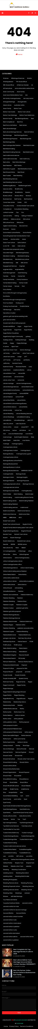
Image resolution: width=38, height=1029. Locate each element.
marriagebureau (27, 491)
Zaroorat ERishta (8, 913)
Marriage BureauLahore (10, 464)
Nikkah (24, 548)
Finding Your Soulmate (10, 306)
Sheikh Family (14, 789)
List (30, 430)
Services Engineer (20, 752)
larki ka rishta (7, 427)
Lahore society (7, 410)
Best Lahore (23, 125)
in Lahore (6, 346)
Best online (6, 162)
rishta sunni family (19, 739)
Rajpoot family (20, 682)
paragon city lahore (9, 638)
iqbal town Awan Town (10, 350)
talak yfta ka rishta (25, 816)
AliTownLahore (7, 88)
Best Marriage (7, 135)
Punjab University (20, 675)
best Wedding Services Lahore (12, 182)
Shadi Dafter (13, 782)
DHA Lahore (26, 219)
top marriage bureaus (10, 822)
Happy (12, 343)
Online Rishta (22, 574)
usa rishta (29, 856)
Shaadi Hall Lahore (9, 759)
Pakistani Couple (8, 605)
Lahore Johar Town (9, 380)
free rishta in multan (9, 313)
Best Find (20, 122)
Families (5, 276)
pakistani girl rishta (22, 608)
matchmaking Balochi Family (24, 497)
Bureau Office (19, 195)
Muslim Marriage (15, 537)
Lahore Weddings (8, 417)
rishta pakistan (18, 719)
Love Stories (29, 434)
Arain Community (8, 92)
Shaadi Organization (9, 772)
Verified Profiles (7, 863)
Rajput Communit (8, 685)
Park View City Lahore (24, 638)
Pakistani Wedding (9, 601)
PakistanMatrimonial (9, 635)
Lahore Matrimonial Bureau (11, 390)
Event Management (9, 273)
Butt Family (17, 199)
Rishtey (18, 745)
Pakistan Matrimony (27, 594)
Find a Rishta (7, 289)
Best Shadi (21, 172)
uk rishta (11, 856)
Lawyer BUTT (25, 427)
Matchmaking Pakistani (10, 504)
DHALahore (20, 222)
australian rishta (19, 105)
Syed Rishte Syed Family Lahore (23, 812)
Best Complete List (8, 122)
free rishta (17, 309)
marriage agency (17, 444)
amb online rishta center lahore (24, 88)
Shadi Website (25, 786)
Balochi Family (7, 118)
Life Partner (22, 430)
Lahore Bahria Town (9, 373)
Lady (30, 366)
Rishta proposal (24, 722)
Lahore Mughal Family (10, 393)
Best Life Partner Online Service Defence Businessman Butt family (24, 972)
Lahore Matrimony (28, 390)
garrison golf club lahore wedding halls (15, 316)
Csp (17, 212)
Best (32, 118)
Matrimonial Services (9, 514)
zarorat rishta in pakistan (11, 940)
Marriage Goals (21, 474)
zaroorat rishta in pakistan (11, 926)
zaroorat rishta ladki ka (10, 936)
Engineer (22, 266)
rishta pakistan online (10, 722)
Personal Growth (24, 655)
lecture (14, 430)
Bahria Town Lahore (24, 112)
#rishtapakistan (8, 81)
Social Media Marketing (10, 796)
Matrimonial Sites (24, 514)
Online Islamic (7, 558)
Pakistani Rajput (8, 625)
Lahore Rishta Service (9, 407)
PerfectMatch (23, 651)
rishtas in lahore (22, 742)
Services (31, 749)
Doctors (5, 239)
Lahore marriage (8, 383)
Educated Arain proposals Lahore (13, 249)
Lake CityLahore (20, 423)
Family (13, 276)
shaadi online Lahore (9, 765)
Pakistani (20, 598)
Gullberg (31, 340)
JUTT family (16, 360)
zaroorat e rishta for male (11, 906)
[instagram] (35, 13)
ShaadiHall (17, 776)
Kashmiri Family (8, 366)
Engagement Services (10, 266)
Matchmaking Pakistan (26, 501)
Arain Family (21, 92)
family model (23, 283)
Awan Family (7, 108)
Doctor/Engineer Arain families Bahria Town (16, 236)
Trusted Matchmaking (10, 843)
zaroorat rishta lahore (27, 936)
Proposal (24, 665)
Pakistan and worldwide (10, 594)
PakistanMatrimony (25, 635)
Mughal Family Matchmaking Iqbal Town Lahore (18, 527)
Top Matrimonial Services (11, 826)
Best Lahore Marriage (9, 128)
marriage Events (8, 474)
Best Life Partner (29, 132)
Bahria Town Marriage (10, 115)
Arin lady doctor (28, 98)
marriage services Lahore (11, 487)
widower (27, 893)
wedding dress (7, 876)
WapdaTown (30, 863)
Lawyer (16, 427)
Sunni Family (7, 799)
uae (4, 856)
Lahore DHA (21, 373)
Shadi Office (24, 782)
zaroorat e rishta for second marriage (14, 910)
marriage (6, 444)
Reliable (20, 705)
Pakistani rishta (20, 625)
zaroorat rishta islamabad (11, 933)
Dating (17, 216)
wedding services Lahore (11, 890)
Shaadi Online (24, 762)
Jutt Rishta (26, 360)
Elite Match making (9, 256)
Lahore (29, 370)
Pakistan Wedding (8, 598)
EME (17, 263)
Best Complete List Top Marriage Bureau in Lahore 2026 (23, 951)
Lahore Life (21, 380)
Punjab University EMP (9, 678)
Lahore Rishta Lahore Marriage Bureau (15, 403)
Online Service (22, 584)
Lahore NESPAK (24, 393)
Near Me (5, 544)
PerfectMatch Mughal (9, 655)
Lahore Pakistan (8, 397)
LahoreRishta (7, 420)
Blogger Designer (21, 1020)
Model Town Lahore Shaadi (11, 524)
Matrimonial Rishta (9, 511)
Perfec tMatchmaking (9, 648)
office (30, 551)
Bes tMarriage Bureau (21, 118)
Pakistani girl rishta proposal (12, 611)
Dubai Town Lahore (9, 242)
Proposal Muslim (8, 672)
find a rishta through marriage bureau (15, 293)
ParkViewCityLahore (9, 641)
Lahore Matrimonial (27, 387)
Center (19, 202)
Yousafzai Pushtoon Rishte (11, 903)
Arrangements (22, 102)
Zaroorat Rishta (21, 913)
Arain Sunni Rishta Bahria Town (13, 95)
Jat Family (6, 353)
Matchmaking (7, 497)
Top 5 (24, 819)
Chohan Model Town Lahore (25, 206)
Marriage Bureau (8, 454)
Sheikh (5, 789)
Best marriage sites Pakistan (12, 145)
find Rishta (6, 296)
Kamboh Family (17, 363)
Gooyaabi (20, 1023)
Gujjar (19, 326)
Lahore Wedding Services (24, 413)
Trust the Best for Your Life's (11, 829)
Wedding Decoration (22, 873)
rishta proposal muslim (10, 725)
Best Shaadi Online (9, 172)
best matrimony (25, 159)
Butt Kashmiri (28, 199)
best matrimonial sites (10, 159)
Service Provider (21, 749)
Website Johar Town (17, 866)
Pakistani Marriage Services (11, 618)
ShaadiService (23, 779)
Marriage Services (28, 484)
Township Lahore (26, 826)
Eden (13, 246)
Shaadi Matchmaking (10, 762)
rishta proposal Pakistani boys (12, 729)
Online (15, 554)
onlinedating (19, 588)
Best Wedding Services (10, 179)
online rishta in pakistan (26, 581)
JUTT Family (7, 360)
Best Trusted (7, 175)
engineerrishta (19, 269)
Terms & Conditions (26, 1026)
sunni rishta (17, 799)
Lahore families (19, 377)
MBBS (5, 517)
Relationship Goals (9, 705)
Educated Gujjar (8, 252)
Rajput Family (21, 685)
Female (17, 286)
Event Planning (22, 273)
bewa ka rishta (7, 189)
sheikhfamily (25, 789)
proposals (19, 672)
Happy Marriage (22, 343)
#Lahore (5, 78)
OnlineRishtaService (9, 591)
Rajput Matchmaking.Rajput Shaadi (14, 692)
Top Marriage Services (26, 822)
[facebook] (29, 13)
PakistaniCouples (8, 631)
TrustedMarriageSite (25, 849)
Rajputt (30, 698)
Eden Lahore (21, 246)
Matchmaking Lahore (9, 501)
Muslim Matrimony (9, 541)
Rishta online (7, 719)
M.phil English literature (21, 437)
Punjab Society (7, 675)
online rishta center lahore (11, 578)
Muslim (5, 537)
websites (28, 866)
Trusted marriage (27, 833)
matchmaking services (10, 507)
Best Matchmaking (9, 149)
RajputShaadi (21, 698)
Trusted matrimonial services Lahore (14, 846)
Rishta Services (26, 735)
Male (32, 437)
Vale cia (5, 859)
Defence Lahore (15, 219)
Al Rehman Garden (23, 85)
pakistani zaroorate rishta (25, 628)
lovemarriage (7, 437)
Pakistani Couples (21, 605)
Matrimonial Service (24, 511)
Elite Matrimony (7, 259)
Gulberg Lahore (8, 340)
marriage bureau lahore (10, 457)
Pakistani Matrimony (26, 621)
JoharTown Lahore (9, 356)
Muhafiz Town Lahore (20, 534)
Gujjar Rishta (28, 330)
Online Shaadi (7, 588)
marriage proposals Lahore (11, 484)
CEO (25, 202)
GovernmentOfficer (9, 326)
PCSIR (31, 641)
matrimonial (24, 507)
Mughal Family (27, 524)
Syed (25, 799)
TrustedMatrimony (25, 853)
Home (20, 54)
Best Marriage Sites (9, 142)
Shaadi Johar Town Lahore (26, 759)
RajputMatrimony (8, 698)
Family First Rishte (8, 279)
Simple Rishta (13, 792)
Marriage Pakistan (8, 480)
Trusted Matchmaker (26, 839)
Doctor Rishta (27, 232)
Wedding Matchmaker (22, 876)
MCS (20, 517)
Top (19, 819)
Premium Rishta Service (25, 662)
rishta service (29, 732)
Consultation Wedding (21, 209)
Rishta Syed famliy (9, 742)
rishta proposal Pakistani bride (12, 732)
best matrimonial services (11, 155)
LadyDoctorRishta (18, 370)
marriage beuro (25, 450)
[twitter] (32, 13)
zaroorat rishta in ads (10, 920)
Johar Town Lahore (28, 353)
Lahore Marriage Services (11, 387)
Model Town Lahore (9, 521)
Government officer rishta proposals (14, 323)
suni (21, 796)
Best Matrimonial (28, 152)
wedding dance (8, 873)
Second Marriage (8, 749)
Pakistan (20, 591)
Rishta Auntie (7, 712)
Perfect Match (23, 648)
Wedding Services (28, 886)
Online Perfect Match (9, 574)
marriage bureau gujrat (23, 454)
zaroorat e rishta (27, 903)
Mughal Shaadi (26, 531)
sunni (27, 796)
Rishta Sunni (7, 739)
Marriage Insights (22, 477)
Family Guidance (22, 279)
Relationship (7, 702)
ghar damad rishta (9, 320)
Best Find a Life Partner (10, 125)
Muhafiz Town (7, 534)
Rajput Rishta (7, 695)
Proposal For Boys (8, 668)
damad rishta (7, 216)
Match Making (18, 494)
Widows (5, 896)
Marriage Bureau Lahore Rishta (12, 460)
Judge (19, 356)
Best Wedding (17, 175)
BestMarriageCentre (25, 185)
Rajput (30, 682)
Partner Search (22, 641)
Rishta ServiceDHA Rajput (11, 735)
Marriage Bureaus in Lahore (11, 467)
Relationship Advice (20, 702)
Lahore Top (18, 410)
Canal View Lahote (9, 202)
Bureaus (28, 195)
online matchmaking (27, 568)
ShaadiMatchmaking (10, 779)
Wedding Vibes (8, 893)
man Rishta (26, 440)
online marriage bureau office (12, 564)
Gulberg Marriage (20, 340)
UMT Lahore (19, 856)
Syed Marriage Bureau (10, 809)
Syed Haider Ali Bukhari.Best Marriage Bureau (17, 806)
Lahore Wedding (8, 413)
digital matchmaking (10, 226)
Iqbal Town (14, 346)
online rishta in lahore (9, 581)
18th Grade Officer (8, 85)
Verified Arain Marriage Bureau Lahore (22, 859)
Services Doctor (8, 752)
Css (22, 212)
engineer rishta (7, 269)
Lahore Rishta (21, 400)
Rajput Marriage (8, 688)
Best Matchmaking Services (11, 152)
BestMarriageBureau (9, 185)
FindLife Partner (24, 306)
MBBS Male (12, 517)
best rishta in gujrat (9, 169)
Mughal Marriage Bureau (11, 531)
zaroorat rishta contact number (13, 916)
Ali (32, 85)
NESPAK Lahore (22, 544)
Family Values (7, 286)
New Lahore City (8, 548)
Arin (26, 95)
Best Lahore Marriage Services (12, 132)
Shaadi (31, 752)
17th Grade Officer (21, 81)
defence (5, 219)
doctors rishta (15, 239)
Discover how (23, 226)
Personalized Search (9, 658)
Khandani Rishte (21, 366)
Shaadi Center (7, 755)
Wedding (6, 869)
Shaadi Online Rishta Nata (11, 769)
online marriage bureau (22, 558)
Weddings (18, 893)
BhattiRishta (19, 192)
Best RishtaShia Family (25, 169)
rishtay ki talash (8, 745)
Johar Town (16, 353)
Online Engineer (24, 554)
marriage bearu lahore (10, 447)
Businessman (7, 199)
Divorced (6, 229)
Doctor (13, 229)
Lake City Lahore (8, 423)
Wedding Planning (27, 883)
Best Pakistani (7, 165)
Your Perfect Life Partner (10, 900)
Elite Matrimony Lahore (22, 259)
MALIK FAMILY (7, 440)
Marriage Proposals (23, 480)
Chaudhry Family (8, 206)
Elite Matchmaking (23, 256)
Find (23, 286)
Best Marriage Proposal (10, 138)
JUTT (25, 356)
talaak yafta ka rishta (10, 816)
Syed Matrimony (25, 809)
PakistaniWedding (22, 631)
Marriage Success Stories (11, 491)
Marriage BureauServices (11, 470)
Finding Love (20, 303)
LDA (32, 427)
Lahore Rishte (23, 407)
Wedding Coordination (19, 869)
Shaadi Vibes (7, 776)
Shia (4, 792)
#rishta (29, 78)
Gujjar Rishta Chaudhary (11, 333)
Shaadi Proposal (24, 772)
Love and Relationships (15, 434)
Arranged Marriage (9, 102)
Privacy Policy (14, 1026)
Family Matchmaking (9, 283)
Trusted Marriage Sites (10, 839)
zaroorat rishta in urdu (10, 930)
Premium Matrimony (9, 662)
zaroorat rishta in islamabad (12, 923)
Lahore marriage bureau (23, 383)
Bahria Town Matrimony (27, 115)
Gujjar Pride (17, 330)
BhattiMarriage (7, 192)
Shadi (5, 782)
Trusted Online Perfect (9, 849)
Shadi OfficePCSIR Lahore (11, 786)
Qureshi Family (23, 678)
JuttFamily (6, 363)
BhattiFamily (19, 189)
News (17, 548)
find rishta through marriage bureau (14, 299)
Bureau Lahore (7, 195)
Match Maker (7, 494)
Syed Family (7, 802)
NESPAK (13, 544)
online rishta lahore (9, 584)
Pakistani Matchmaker (10, 621)
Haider (5, 343)
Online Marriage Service (10, 568)
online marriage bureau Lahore (12, 561)
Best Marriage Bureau (21, 135)
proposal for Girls (22, 668)
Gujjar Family (28, 326)
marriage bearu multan (10, 450)
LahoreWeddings (19, 420)
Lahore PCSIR (20, 397)
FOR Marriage (7, 309)
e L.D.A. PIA (6, 246)
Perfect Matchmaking (9, 651)
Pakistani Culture (8, 608)
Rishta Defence (7, 715)
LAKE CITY (30, 420)
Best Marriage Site (25, 138)
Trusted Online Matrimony (11, 833)
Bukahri (27, 192)
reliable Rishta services (10, 708)
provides (27, 672)
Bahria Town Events (9, 112)
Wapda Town (19, 863)
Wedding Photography (10, 879)
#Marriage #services (17, 78)
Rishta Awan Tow (19, 712)
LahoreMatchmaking (23, 417)
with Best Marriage (16, 896)
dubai (24, 239)
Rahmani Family (8, 682)
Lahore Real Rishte (8, 400)
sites (21, 792)
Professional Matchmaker (11, 665)
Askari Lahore (7, 105)
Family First (21, 276)
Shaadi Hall (18, 755)
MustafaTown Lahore (23, 541)
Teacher (5, 819)
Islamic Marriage (25, 350)
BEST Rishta (18, 165)
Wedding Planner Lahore (10, 883)
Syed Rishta (7, 812)
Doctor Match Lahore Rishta (11, 232)
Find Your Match (8, 303)
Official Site (6, 554)
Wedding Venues (26, 890)
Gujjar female (7, 330)
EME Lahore (24, 263)
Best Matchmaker (28, 145)
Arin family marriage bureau (12, 98)
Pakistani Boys (22, 601)
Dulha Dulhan (22, 242)
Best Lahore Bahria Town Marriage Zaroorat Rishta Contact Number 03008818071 (24, 962)
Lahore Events (7, 377)
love (4, 434)
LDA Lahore (6, 430)
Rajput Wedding (19, 695)
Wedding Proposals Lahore (11, 886)
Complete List (7, 209)
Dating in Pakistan (27, 216)
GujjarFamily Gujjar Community (13, 336)
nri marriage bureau (9, 551)
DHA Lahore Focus (8, 222)
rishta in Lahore (20, 715)
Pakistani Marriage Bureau (11, 615)
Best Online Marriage (19, 162)
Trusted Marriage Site (27, 836)
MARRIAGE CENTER (26, 470)
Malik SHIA (16, 440)
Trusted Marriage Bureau (10, 836)
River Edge (26, 745)
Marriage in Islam (8, 477)
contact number (8, 212)
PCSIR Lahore (7, 645)
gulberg (28, 336)
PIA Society (21, 658)
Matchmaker (29, 494)
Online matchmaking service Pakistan (15, 571)
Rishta (22, 708)
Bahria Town (18, 108)
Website (5, 866)
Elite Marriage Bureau (22, 252)
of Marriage (21, 551)
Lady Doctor (7, 370)
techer (13, 819)
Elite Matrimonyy (8, 263)
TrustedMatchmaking (10, 853)
